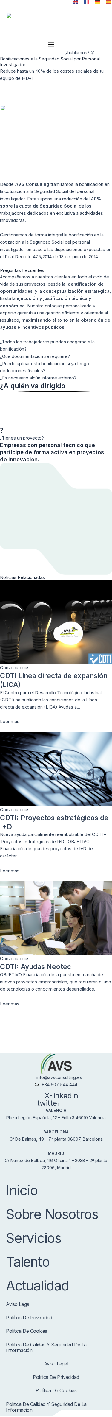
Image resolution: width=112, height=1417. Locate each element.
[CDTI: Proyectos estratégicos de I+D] (56, 769)
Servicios (33, 1238)
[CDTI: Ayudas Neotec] (56, 918)
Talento (28, 1262)
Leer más (9, 721)
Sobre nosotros (52, 1214)
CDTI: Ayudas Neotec (35, 967)
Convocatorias (15, 667)
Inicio (22, 1190)
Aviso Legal (18, 1304)
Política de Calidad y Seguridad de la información (46, 1347)
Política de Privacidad (29, 1318)
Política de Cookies (26, 1331)
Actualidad (37, 1285)
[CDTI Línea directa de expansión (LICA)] (56, 622)
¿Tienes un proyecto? (22, 438)
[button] (51, 44)
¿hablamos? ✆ (80, 52)
